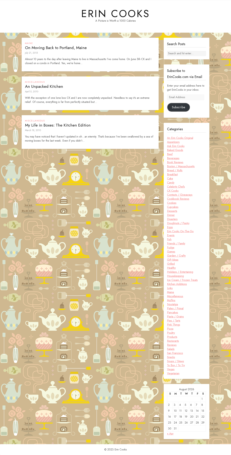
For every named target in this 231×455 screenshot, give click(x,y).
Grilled (171, 264)
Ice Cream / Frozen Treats (182, 280)
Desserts (172, 211)
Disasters (172, 219)
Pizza (170, 329)
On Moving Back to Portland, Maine (56, 47)
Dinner (171, 215)
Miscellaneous (35, 82)
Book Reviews (175, 162)
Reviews (172, 345)
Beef (170, 154)
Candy (170, 183)
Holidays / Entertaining (180, 272)
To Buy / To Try (176, 365)
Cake (170, 178)
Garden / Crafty (176, 256)
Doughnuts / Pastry (178, 223)
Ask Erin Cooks (175, 146)
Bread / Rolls (174, 170)
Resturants (173, 341)
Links (170, 288)
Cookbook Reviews (178, 199)
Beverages (173, 158)
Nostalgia (172, 304)
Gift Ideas (172, 260)
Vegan (171, 369)
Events (171, 235)
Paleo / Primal (175, 308)
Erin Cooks (115, 14)
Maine (29, 43)
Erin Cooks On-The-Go (180, 231)
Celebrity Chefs (176, 187)
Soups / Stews (175, 361)
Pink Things (173, 325)
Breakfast (172, 174)
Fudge (170, 247)
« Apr (170, 434)
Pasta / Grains (175, 316)
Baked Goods (175, 150)
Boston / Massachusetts (181, 166)
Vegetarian (173, 373)
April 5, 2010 (31, 91)
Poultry (171, 333)
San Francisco (175, 353)
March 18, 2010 (33, 130)
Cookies (171, 203)
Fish (169, 239)
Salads (171, 349)
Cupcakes (172, 207)
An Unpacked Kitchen (44, 86)
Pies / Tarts (173, 321)
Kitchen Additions (177, 284)
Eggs (170, 227)
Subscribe (178, 107)
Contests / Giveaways (179, 195)
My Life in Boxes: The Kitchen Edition (58, 125)
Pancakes (172, 312)
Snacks (171, 357)
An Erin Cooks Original (180, 138)
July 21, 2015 (31, 52)
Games (171, 252)
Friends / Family (176, 243)
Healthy (171, 268)
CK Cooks (173, 191)
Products (172, 337)
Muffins (171, 300)
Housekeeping (175, 276)
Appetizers (173, 142)
